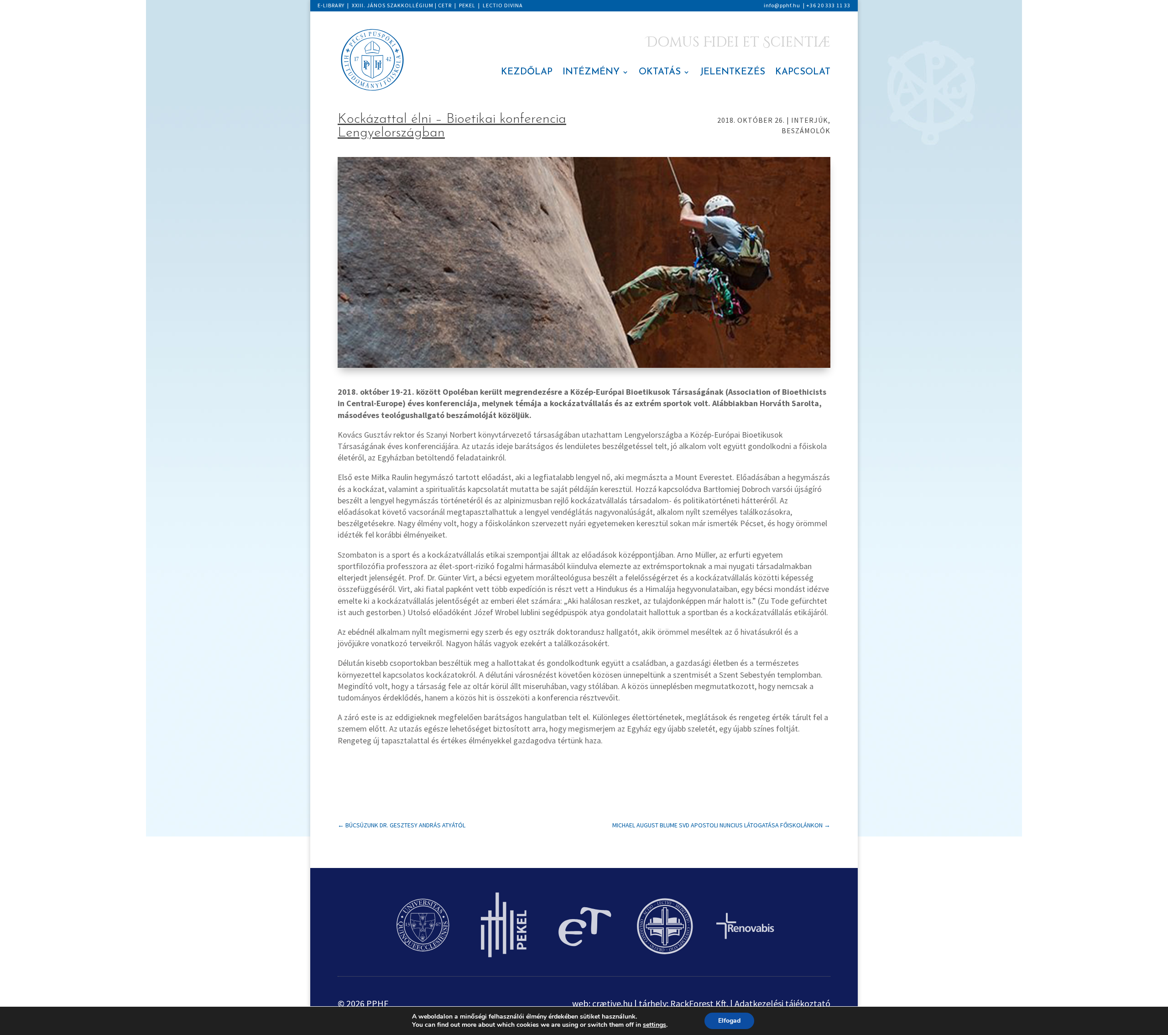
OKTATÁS (660, 73)
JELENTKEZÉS (732, 73)
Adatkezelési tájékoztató (782, 1003)
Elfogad (729, 1020)
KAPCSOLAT (802, 73)
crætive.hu (612, 1003)
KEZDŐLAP (527, 73)
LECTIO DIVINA (503, 5)
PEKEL (467, 5)
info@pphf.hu (782, 5)
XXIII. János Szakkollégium (392, 5)
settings (654, 1025)
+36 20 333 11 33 (828, 5)
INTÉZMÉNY (591, 73)
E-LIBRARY (331, 5)
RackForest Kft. (699, 1003)
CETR (445, 5)
